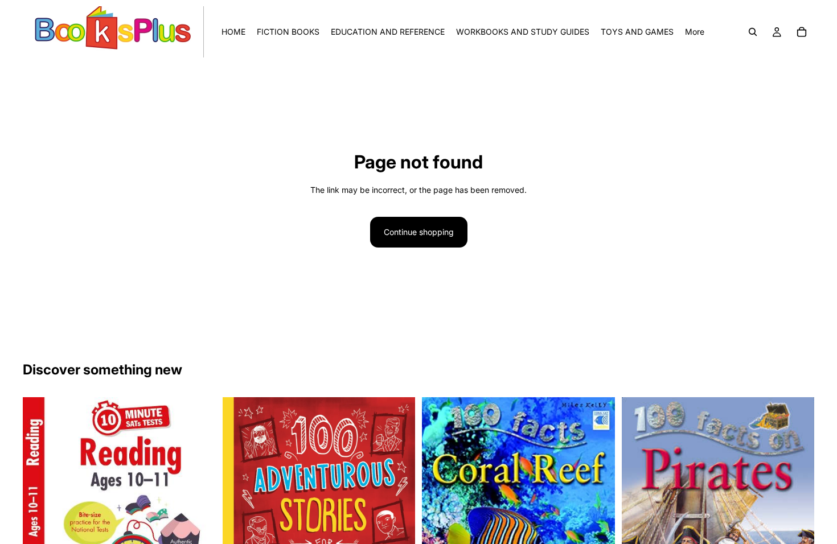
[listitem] (694, 31)
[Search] (752, 31)
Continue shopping (419, 232)
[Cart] (801, 31)
